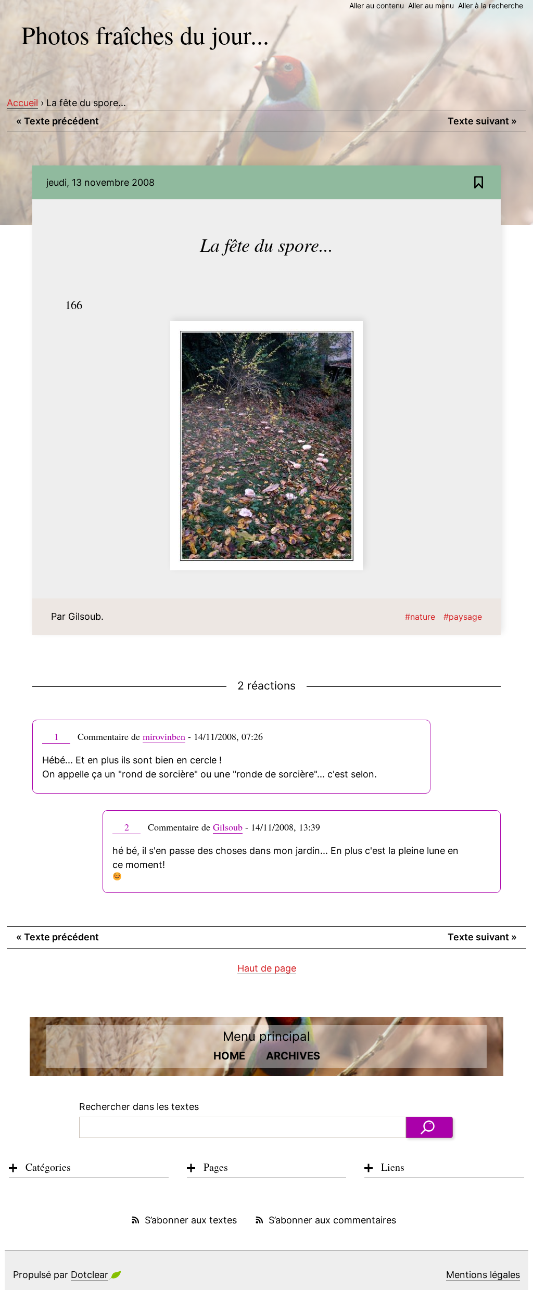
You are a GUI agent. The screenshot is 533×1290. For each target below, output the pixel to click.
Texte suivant (482, 121)
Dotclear (89, 1274)
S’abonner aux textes (191, 1220)
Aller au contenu (376, 5)
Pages (216, 1166)
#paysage (462, 616)
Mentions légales (483, 1274)
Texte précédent (57, 121)
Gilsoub (228, 827)
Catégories (48, 1166)
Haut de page (266, 968)
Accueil (22, 102)
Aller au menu (431, 5)
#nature (420, 616)
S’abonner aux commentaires (332, 1220)
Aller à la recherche (490, 5)
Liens (392, 1166)
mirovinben (164, 736)
